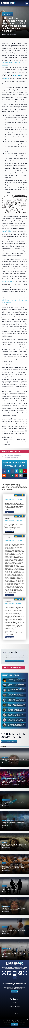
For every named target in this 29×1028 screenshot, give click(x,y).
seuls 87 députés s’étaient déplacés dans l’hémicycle (14, 64)
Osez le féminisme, (7, 231)
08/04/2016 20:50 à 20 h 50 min (13, 540)
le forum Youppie (7, 281)
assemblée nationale (13, 455)
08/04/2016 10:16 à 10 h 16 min (13, 499)
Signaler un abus (10, 512)
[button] (26, 3)
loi (20, 455)
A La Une (5, 14)
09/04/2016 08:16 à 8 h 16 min (13, 603)
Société (9, 14)
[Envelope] (14, 977)
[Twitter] (9, 973)
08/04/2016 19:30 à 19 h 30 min (13, 520)
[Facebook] (4, 973)
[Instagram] (25, 973)
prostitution (7, 457)
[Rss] (20, 973)
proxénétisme (14, 457)
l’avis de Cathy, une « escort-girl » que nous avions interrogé (14, 301)
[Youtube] (14, 973)
